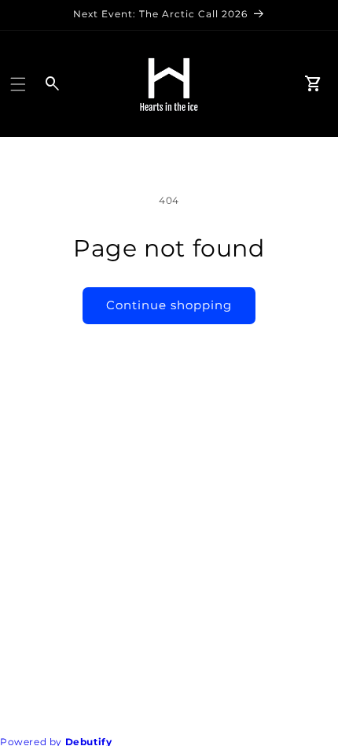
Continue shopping (169, 304)
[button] (18, 84)
